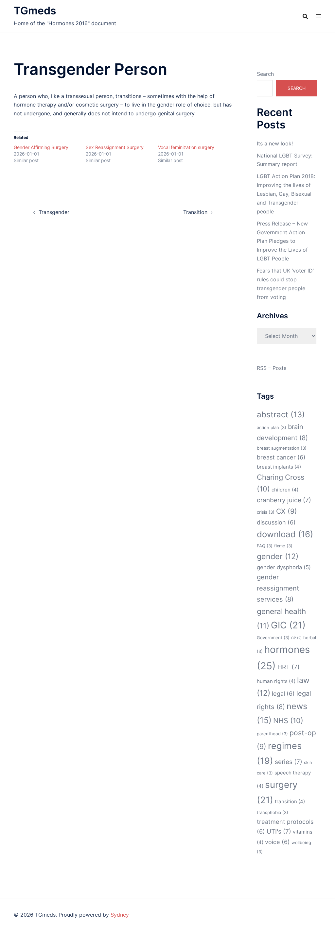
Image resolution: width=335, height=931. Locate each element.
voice (277, 841)
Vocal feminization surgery (186, 147)
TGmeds (35, 10)
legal (283, 693)
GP (296, 638)
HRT (288, 667)
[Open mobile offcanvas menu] (318, 16)
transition (290, 801)
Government (273, 637)
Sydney (120, 914)
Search (265, 74)
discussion (276, 522)
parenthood (272, 733)
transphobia (272, 812)
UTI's (279, 831)
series (288, 762)
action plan (271, 427)
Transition (195, 212)
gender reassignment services (278, 588)
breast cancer (281, 457)
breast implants (279, 467)
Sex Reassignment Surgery (115, 147)
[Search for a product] (305, 16)
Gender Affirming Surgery (41, 147)
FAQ (265, 545)
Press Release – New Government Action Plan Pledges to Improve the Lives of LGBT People (282, 241)
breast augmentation (282, 448)
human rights (276, 681)
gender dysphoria (284, 567)
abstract (281, 414)
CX (286, 511)
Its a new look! (275, 143)
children (285, 490)
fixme (283, 545)
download (285, 534)
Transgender (54, 212)
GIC (288, 625)
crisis (265, 512)
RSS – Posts (271, 368)
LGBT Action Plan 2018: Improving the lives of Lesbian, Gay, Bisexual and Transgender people (286, 194)
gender (277, 556)
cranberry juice (284, 500)
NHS (288, 720)
